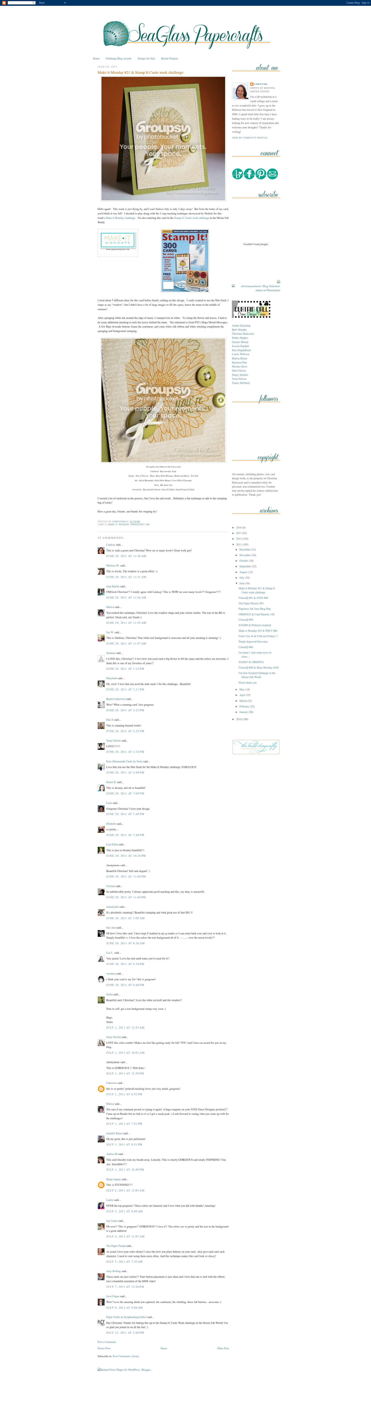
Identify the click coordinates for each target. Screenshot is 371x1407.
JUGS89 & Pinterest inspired (255, 625)
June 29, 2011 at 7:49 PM (125, 835)
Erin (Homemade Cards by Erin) (124, 761)
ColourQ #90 (246, 619)
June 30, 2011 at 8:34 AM (125, 943)
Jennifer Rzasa (114, 1133)
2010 (239, 719)
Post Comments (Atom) (126, 1356)
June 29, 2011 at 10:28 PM (126, 856)
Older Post (223, 1348)
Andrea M (111, 1154)
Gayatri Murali (240, 342)
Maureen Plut (239, 362)
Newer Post (104, 1348)
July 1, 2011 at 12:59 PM (125, 1073)
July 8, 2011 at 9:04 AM (124, 1307)
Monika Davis (240, 366)
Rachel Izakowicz (115, 699)
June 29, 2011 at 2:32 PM (125, 751)
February (244, 706)
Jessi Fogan (112, 1296)
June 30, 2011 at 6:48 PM (125, 985)
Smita (109, 994)
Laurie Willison (240, 354)
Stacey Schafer (240, 375)
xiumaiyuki (112, 906)
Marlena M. (112, 565)
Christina (261, 84)
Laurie (109, 1200)
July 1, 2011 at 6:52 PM (124, 1094)
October (244, 560)
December (245, 549)
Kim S (109, 719)
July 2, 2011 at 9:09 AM (124, 1211)
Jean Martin (112, 586)
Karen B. (111, 782)
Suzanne (110, 653)
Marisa (110, 607)
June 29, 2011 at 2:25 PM (125, 731)
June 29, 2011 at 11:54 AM (126, 597)
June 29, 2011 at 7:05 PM (125, 793)
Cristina (110, 886)
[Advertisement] (185, 1395)
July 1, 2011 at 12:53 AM (125, 1027)
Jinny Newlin (113, 1037)
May (242, 689)
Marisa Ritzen (239, 358)
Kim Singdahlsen (241, 350)
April (242, 695)
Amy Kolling (113, 1271)
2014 (239, 527)
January (244, 712)
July (242, 577)
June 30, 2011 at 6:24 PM (125, 964)
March (243, 701)
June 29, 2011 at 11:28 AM (126, 556)
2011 (239, 544)
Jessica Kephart (240, 346)
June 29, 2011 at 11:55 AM (126, 623)
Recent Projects (169, 58)
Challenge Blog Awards (119, 58)
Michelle (111, 823)
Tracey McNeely (241, 383)
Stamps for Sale (146, 58)
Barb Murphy (239, 329)
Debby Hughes (240, 337)
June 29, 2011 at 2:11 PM (125, 689)
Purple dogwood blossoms (253, 641)
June (242, 583)
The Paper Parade (116, 1246)
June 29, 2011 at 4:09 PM (125, 772)
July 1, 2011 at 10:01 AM (125, 1052)
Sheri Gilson (239, 370)
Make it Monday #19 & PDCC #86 (258, 630)
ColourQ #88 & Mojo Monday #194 (259, 667)
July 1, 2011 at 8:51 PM (124, 1144)
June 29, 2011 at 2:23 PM (125, 710)
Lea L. (110, 952)
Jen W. (110, 632)
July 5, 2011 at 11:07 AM (125, 1236)
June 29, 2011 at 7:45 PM (125, 814)
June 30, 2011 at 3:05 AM (125, 918)
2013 (239, 533)
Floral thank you (248, 682)
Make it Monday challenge (120, 218)
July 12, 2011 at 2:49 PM (125, 1332)
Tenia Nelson (113, 740)
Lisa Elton (112, 844)
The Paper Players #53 (251, 603)
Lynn (109, 803)
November (245, 555)
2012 (239, 538)
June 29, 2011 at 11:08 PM (126, 876)
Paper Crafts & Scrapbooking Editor (126, 1317)
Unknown (111, 1083)
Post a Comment (107, 1342)
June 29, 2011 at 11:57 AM (126, 643)
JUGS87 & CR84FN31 (251, 662)
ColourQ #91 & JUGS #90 (253, 598)
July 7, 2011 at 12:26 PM (125, 1286)
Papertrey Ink (140, 524)
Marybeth (111, 678)
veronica (111, 973)
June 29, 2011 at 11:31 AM (126, 577)
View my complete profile (250, 138)
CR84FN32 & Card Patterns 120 (256, 614)
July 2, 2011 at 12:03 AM (125, 1190)
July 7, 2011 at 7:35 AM (124, 1261)
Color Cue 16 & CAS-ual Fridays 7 (258, 636)
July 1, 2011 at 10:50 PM (125, 1169)
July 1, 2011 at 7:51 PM (124, 1123)
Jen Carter (111, 1220)
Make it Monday (118, 524)
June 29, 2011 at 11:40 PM (126, 897)
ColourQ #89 (246, 647)
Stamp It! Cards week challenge (191, 218)
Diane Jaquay (113, 1179)
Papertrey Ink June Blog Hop (255, 608)
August (243, 572)
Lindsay (110, 544)
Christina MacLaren (243, 333)
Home (96, 58)
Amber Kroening (241, 325)
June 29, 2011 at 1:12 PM (125, 668)
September (245, 566)
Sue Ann (111, 927)
